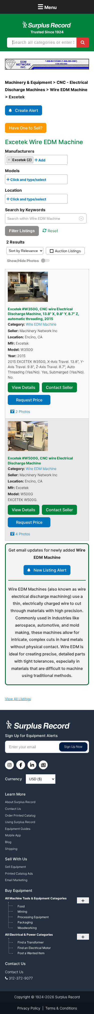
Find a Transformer (31, 942)
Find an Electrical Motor (34, 948)
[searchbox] (48, 161)
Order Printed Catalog (20, 815)
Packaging (25, 922)
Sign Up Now (73, 746)
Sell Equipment (15, 867)
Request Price (29, 399)
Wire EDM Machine (41, 324)
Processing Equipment (33, 917)
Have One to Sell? (25, 127)
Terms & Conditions (61, 1008)
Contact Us (13, 809)
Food (21, 906)
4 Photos (23, 534)
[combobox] (36, 160)
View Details (23, 387)
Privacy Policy (28, 1008)
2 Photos (23, 411)
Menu (47, 7)
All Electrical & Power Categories (29, 934)
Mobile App (13, 835)
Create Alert (26, 110)
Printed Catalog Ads (19, 873)
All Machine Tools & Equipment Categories (36, 898)
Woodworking (27, 928)
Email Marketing (16, 880)
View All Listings (18, 699)
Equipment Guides (17, 829)
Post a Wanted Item (31, 953)
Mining (22, 911)
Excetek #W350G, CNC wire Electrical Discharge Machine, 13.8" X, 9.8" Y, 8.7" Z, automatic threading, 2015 (43, 314)
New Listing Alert (50, 570)
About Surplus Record (20, 802)
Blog (8, 842)
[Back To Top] (79, 999)
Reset (53, 230)
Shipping (11, 849)
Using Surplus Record (20, 822)
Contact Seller (59, 387)
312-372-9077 (21, 978)
